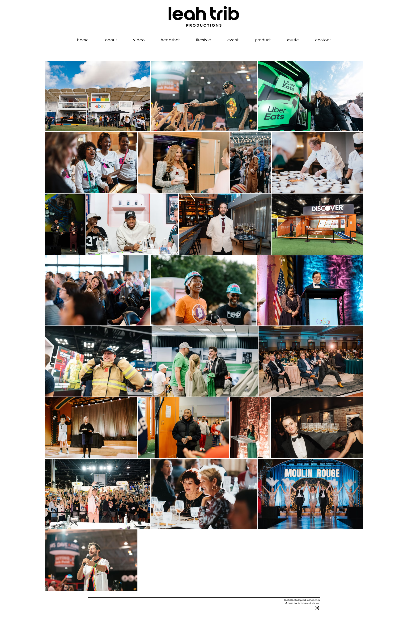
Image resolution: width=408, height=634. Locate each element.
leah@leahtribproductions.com (302, 600)
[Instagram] (317, 608)
